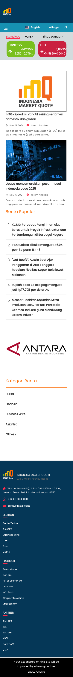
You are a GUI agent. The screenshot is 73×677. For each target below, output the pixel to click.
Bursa (10, 394)
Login (55, 27)
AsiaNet (11, 424)
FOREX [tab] (29, 36)
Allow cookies (36, 672)
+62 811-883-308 (18, 499)
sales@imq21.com (19, 506)
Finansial (12, 404)
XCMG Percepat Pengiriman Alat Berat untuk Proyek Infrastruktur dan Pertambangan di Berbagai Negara (39, 229)
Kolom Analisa (39, 125)
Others (11, 434)
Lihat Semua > (53, 36)
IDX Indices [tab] (13, 36)
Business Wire (15, 414)
